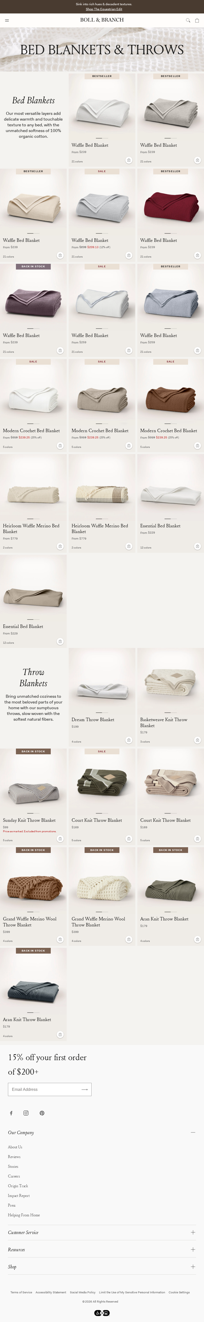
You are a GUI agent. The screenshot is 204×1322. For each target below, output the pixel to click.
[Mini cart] (197, 20)
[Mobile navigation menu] (11, 20)
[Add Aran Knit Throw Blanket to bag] (197, 939)
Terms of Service (21, 1292)
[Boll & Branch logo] (102, 20)
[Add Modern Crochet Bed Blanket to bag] (60, 445)
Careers (14, 1176)
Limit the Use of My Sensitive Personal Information (132, 1292)
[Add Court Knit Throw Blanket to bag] (128, 838)
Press (11, 1205)
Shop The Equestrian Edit (104, 9)
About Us (15, 1147)
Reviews (14, 1156)
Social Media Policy (83, 1292)
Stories (13, 1166)
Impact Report (19, 1195)
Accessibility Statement (51, 1292)
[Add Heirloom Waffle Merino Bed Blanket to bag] (60, 546)
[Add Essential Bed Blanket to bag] (197, 546)
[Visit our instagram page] (26, 1113)
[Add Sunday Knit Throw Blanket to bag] (60, 838)
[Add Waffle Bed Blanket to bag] (128, 160)
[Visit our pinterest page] (42, 1113)
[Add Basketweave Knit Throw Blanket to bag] (197, 740)
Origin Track (18, 1185)
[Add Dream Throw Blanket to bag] (128, 740)
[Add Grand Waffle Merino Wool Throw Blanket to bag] (60, 939)
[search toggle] (188, 20)
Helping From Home (24, 1215)
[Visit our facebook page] (11, 1113)
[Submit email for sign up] (84, 1090)
